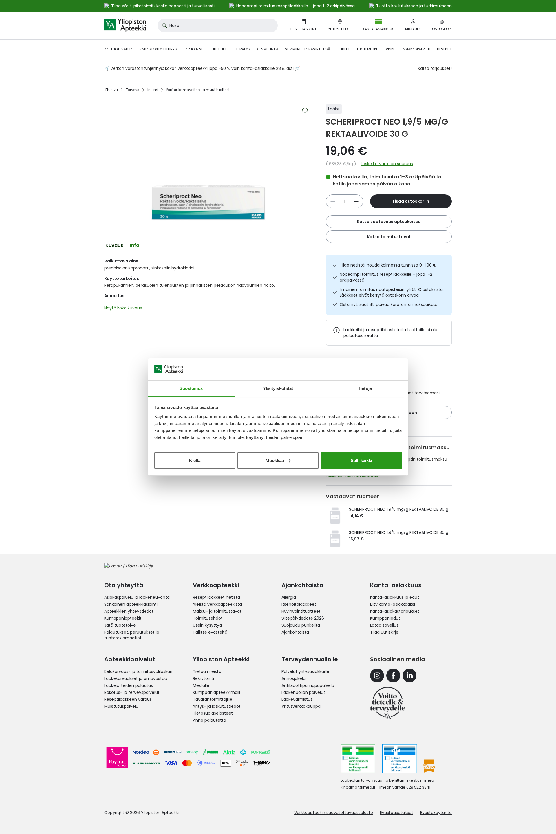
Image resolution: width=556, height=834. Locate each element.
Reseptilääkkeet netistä (216, 597)
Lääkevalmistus (296, 699)
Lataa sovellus (384, 625)
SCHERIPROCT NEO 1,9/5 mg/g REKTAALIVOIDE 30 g (398, 509)
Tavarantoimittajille (212, 699)
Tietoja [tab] (365, 388)
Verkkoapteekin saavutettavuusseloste (333, 812)
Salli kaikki (361, 460)
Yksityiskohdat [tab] (278, 388)
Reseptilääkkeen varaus (128, 699)
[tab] (114, 245)
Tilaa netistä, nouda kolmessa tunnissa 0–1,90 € (388, 265)
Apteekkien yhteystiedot (128, 611)
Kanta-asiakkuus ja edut (394, 597)
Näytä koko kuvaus (123, 308)
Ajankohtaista (295, 632)
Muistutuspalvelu (121, 706)
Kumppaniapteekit (123, 618)
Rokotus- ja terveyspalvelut (132, 692)
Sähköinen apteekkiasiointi (131, 604)
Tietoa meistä (207, 671)
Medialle (201, 685)
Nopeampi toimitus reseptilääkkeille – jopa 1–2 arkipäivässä (386, 277)
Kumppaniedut (385, 618)
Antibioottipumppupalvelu (307, 685)
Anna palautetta (209, 720)
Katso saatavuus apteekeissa (389, 222)
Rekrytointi (203, 678)
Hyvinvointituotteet (301, 611)
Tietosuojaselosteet (213, 713)
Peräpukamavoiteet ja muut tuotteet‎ (198, 89)
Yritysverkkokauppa (301, 706)
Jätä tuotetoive (120, 625)
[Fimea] (358, 758)
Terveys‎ (132, 89)
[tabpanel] (208, 286)
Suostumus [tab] (191, 388)
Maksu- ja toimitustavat (217, 611)
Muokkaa (275, 460)
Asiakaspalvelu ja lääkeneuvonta (137, 597)
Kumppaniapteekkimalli (216, 692)
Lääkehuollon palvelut (303, 692)
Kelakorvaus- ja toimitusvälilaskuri (138, 671)
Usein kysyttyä (207, 625)
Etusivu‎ (111, 89)
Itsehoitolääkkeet (298, 604)
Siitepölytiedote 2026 (302, 618)
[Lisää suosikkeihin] (305, 111)
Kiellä (194, 460)
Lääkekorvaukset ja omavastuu (135, 678)
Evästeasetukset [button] (396, 812)
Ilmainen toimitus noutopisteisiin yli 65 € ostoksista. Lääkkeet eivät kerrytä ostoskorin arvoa (392, 292)
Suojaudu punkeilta (300, 625)
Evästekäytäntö (436, 812)
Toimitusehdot (208, 618)
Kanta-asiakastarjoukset (394, 611)
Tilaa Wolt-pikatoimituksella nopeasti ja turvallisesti (163, 6)
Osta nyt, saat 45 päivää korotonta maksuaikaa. (388, 304)
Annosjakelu (293, 678)
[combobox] (218, 25)
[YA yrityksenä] (387, 703)
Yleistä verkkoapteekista (217, 604)
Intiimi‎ (152, 89)
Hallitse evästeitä (210, 632)
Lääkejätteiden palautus (128, 685)
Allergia (288, 597)
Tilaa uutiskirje (384, 632)
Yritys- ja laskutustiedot (217, 706)
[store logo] (125, 25)
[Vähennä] (356, 201)
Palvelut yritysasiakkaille (305, 671)
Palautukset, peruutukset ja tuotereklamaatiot (131, 635)
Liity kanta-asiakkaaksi (392, 604)
